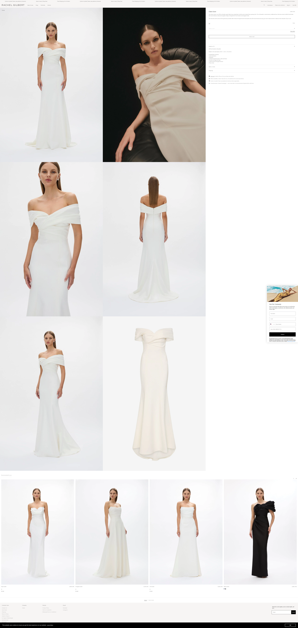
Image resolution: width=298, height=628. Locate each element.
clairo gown (212, 11)
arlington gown (78, 586)
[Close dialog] (296, 287)
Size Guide (4, 610)
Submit (293, 612)
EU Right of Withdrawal (7, 618)
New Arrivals (30, 5)
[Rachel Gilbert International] (13, 5)
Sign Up (212, 76)
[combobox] (272, 324)
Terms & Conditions (47, 610)
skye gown (3, 586)
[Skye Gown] (37, 532)
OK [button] (290, 625)
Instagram (65, 610)
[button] (293, 478)
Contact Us (4, 608)
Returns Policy (5, 614)
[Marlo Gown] (260, 532)
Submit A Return (5, 616)
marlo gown (226, 586)
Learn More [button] (50, 625)
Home (145, 600)
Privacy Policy (46, 608)
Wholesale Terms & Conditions (49, 612)
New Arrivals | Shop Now (6, 1)
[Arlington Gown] (111, 532)
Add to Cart (251, 36)
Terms (294, 341)
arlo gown (152, 586)
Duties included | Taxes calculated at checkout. (55, 1)
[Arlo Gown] (186, 532)
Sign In (288, 5)
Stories (49, 5)
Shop (37, 5)
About (23, 608)
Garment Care (5, 620)
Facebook (65, 608)
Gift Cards (4, 622)
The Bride (43, 5)
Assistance (270, 5)
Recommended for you (6, 475)
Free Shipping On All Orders (28, 1)
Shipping (4, 612)
